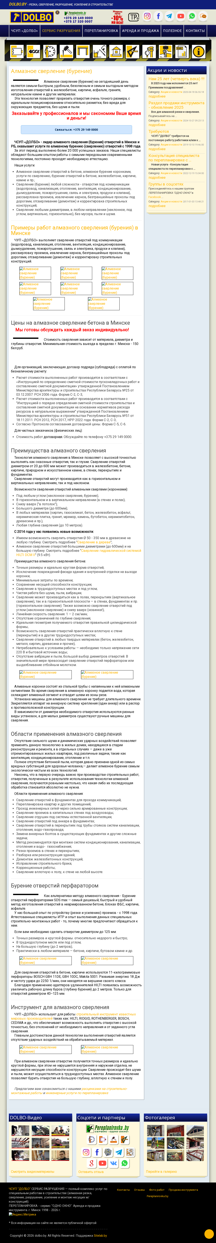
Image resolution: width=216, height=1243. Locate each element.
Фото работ (157, 1189)
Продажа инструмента (183, 1189)
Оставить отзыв (91, 1172)
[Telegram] (169, 16)
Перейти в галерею (161, 1172)
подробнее (157, 96)
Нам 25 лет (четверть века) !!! (176, 78)
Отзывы (139, 1189)
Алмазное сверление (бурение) (51, 71)
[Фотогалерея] (175, 1143)
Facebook (154, 197)
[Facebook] (158, 16)
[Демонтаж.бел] (113, 1139)
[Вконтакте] (113, 1163)
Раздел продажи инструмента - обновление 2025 (176, 105)
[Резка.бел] (91, 1139)
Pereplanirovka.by (157, 1196)
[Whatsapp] (192, 16)
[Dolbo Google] (91, 1163)
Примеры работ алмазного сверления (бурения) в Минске (74, 230)
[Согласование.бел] (124, 1139)
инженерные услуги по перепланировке (77, 1093)
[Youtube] (180, 16)
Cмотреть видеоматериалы (32, 1172)
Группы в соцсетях (166, 184)
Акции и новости (172, 91)
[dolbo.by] (67, 16)
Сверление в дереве (94, 542)
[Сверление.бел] (102, 1139)
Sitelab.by (100, 1236)
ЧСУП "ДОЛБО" (20, 1189)
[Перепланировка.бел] (108, 1129)
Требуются (158, 131)
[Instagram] (147, 16)
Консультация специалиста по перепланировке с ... (173, 157)
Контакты (123, 1189)
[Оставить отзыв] (203, 16)
